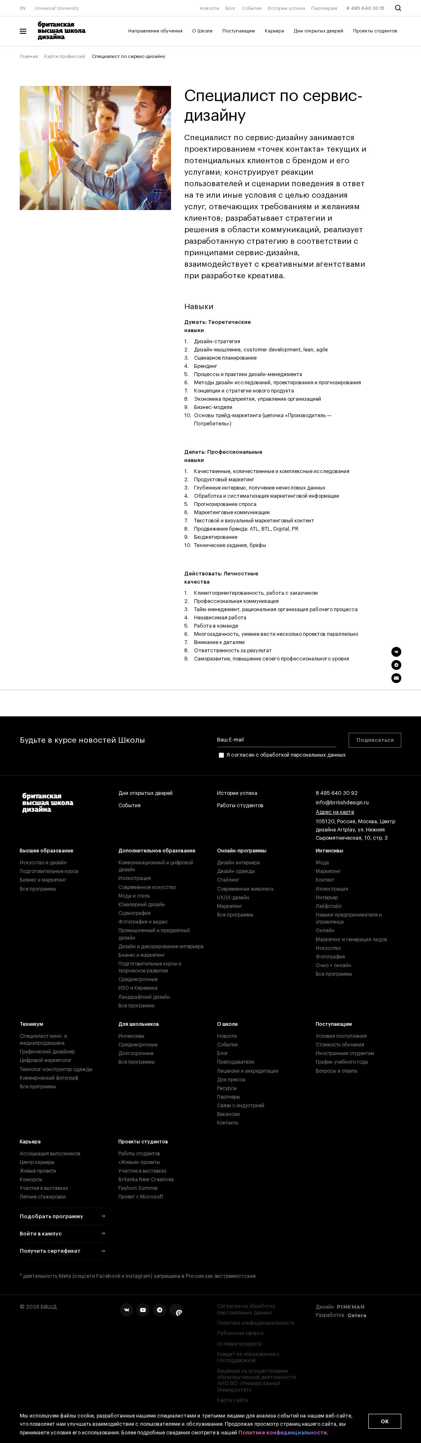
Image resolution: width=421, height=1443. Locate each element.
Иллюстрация (134, 878)
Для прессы (231, 1079)
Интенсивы (329, 850)
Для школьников (138, 1024)
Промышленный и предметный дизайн (154, 934)
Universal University (57, 8)
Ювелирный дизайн (141, 904)
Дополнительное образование (156, 850)
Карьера (274, 31)
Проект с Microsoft (140, 1196)
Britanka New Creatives (146, 1179)
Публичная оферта (240, 1333)
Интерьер (327, 897)
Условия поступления (341, 1036)
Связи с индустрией (240, 1105)
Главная (29, 56)
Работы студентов (240, 805)
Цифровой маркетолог (46, 1060)
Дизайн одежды (236, 871)
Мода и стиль (134, 896)
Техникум (31, 1024)
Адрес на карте (335, 812)
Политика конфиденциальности (255, 1323)
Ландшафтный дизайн (144, 997)
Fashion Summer (138, 1188)
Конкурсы (31, 1179)
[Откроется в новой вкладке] (126, 1309)
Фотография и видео (142, 921)
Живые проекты (38, 1170)
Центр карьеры (37, 1162)
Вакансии (228, 1114)
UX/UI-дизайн (233, 897)
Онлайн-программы (241, 850)
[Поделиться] (396, 652)
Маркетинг (229, 906)
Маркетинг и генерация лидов (351, 939)
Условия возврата (239, 1343)
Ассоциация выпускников (50, 1153)
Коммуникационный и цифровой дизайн (155, 866)
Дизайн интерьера (238, 862)
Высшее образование (46, 850)
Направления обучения (155, 31)
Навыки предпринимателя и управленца (349, 918)
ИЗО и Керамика (137, 988)
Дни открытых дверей (318, 31)
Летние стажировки (43, 1196)
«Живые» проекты (139, 1162)
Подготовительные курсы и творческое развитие (149, 967)
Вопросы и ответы (336, 1071)
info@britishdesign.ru (342, 802)
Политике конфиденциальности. (283, 1432)
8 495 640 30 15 (365, 8)
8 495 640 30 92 (337, 793)
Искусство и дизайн (43, 862)
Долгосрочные (135, 1053)
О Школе (202, 31)
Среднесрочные (137, 979)
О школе (227, 1024)
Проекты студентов (375, 31)
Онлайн (325, 930)
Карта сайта (232, 1400)
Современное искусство (147, 887)
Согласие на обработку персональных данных (246, 1309)
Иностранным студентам (345, 1053)
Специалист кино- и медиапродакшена (43, 1040)
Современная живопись (245, 889)
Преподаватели (235, 1062)
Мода (322, 862)
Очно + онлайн (333, 965)
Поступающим (238, 31)
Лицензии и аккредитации (247, 1071)
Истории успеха (286, 8)
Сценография (134, 913)
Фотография (330, 956)
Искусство (328, 948)
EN (22, 8)
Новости (209, 8)
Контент (325, 879)
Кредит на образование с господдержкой (248, 1357)
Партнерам (324, 8)
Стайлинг (228, 879)
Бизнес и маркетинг (43, 879)
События (251, 8)
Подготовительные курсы (49, 871)
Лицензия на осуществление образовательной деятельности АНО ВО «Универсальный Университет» (256, 1380)
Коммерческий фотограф (49, 1078)
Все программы (38, 889)
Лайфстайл (329, 906)
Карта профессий (64, 56)
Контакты (227, 1122)
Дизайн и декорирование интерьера (161, 946)
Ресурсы (227, 1088)
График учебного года (342, 1062)
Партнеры (228, 1096)
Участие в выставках (44, 1188)
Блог (230, 8)
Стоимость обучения (340, 1044)
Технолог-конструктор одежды (56, 1069)
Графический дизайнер (47, 1051)
